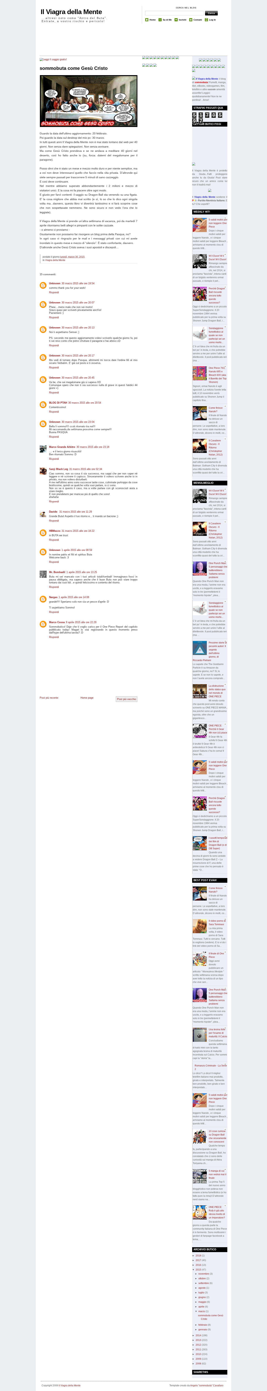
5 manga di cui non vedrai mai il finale (217, 1174)
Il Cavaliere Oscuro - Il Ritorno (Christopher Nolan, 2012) (216, 447)
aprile (201, 1306)
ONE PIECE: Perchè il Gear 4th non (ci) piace (218, 729)
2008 (199, 1363)
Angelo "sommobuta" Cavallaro (206, 1385)
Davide (53, 511)
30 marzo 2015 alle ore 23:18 (92, 446)
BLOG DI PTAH (58, 402)
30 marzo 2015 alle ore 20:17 (78, 355)
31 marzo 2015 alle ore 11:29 (75, 511)
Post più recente (49, 697)
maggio (202, 1302)
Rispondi (54, 292)
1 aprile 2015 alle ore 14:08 (74, 597)
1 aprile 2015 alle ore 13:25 (81, 572)
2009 (199, 1359)
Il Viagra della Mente (71, 11)
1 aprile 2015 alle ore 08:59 (77, 550)
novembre (204, 1273)
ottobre (202, 1278)
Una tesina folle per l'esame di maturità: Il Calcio (218, 1033)
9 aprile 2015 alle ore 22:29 (81, 622)
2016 (199, 1265)
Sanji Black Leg (58, 469)
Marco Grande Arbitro (62, 446)
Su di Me (167, 20)
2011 (199, 1349)
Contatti (198, 20)
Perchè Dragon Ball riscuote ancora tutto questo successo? (217, 295)
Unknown (54, 283)
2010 (199, 1354)
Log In (212, 20)
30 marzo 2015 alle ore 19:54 (78, 283)
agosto (202, 1288)
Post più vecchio (126, 699)
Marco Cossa (57, 622)
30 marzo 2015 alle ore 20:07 (78, 302)
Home (153, 20)
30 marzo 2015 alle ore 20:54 (84, 402)
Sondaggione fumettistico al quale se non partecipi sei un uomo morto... (217, 335)
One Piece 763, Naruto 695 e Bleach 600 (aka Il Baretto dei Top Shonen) (218, 375)
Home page (87, 697)
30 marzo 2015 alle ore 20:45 (78, 377)
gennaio (203, 1329)
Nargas (53, 597)
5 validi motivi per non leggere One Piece (218, 223)
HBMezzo (54, 530)
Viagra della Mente (55, 260)
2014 (199, 1335)
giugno (202, 1297)
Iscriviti (182, 20)
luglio (201, 1292)
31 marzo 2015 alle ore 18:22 (78, 530)
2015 (199, 1269)
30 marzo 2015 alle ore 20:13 (78, 327)
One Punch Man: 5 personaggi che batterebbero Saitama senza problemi (218, 570)
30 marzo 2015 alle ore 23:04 (78, 421)
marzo (202, 1311)
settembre (204, 1283)
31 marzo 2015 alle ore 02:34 (85, 469)
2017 (199, 1260)
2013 (199, 1340)
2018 (199, 1255)
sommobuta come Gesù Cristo (74, 68)
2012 (199, 1344)
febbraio (203, 1325)
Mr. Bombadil (57, 572)
